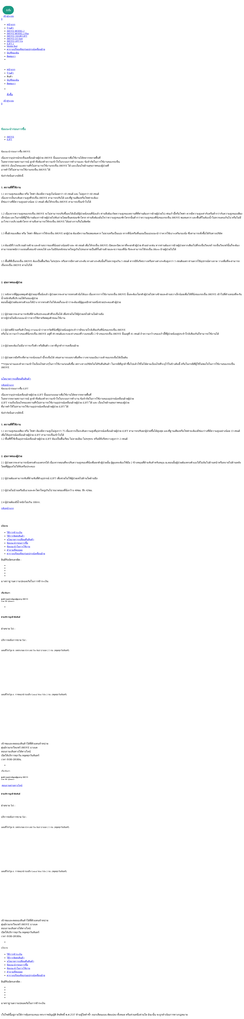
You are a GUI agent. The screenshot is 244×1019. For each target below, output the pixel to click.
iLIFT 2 (10, 43)
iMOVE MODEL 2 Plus (18, 33)
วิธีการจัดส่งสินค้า (15, 536)
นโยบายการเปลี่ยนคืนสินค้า (20, 539)
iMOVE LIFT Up (15, 41)
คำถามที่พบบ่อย (14, 550)
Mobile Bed (12, 46)
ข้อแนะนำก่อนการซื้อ (17, 543)
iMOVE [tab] (10, 137)
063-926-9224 (35, 640)
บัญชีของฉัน (13, 53)
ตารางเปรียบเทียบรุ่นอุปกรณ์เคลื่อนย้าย (26, 49)
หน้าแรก (11, 24)
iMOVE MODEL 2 (15, 31)
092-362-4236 (24, 628)
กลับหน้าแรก (7, 385)
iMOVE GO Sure (15, 38)
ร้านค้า (10, 28)
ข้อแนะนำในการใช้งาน (18, 546)
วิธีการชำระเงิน (14, 532)
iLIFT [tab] (9, 139)
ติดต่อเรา (11, 56)
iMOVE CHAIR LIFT (17, 36)
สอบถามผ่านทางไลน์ (12, 785)
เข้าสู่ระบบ (8, 16)
